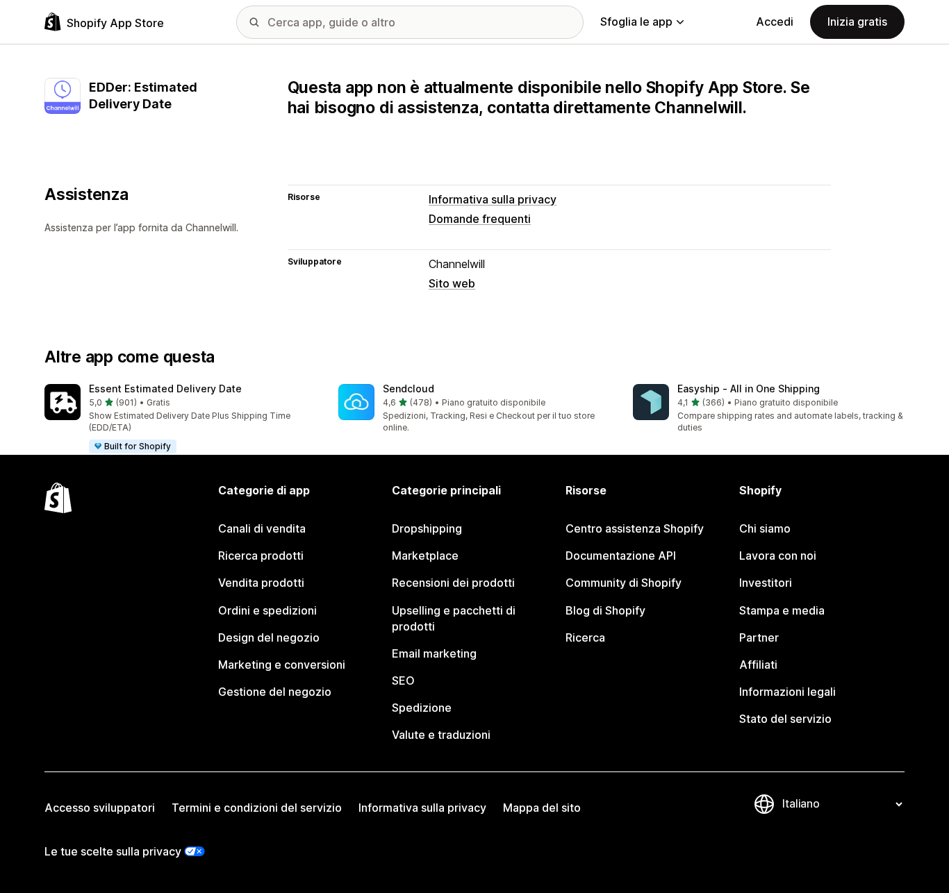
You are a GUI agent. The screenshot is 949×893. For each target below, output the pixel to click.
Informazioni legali (787, 692)
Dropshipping (427, 528)
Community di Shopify (624, 583)
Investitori (765, 583)
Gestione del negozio (274, 692)
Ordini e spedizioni (267, 610)
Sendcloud (408, 388)
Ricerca (585, 637)
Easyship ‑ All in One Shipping (748, 388)
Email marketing (434, 653)
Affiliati (758, 664)
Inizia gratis (857, 21)
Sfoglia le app (636, 21)
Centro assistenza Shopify (635, 528)
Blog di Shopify (605, 610)
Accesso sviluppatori (99, 808)
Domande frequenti (480, 219)
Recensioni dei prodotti (453, 583)
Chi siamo (765, 528)
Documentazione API (621, 555)
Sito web (452, 283)
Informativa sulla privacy (492, 199)
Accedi (774, 21)
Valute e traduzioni (441, 735)
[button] (180, 419)
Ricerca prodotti (261, 555)
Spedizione (422, 708)
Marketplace (425, 555)
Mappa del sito (542, 808)
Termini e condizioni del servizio (257, 808)
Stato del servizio (785, 719)
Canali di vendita (262, 528)
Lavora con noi (777, 555)
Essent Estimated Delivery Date (165, 388)
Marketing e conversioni (281, 664)
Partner (759, 637)
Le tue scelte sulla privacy (112, 851)
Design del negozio (269, 637)
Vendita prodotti (261, 583)
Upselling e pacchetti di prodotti (453, 618)
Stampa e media (782, 610)
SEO (403, 680)
